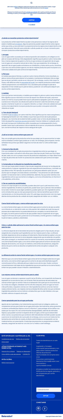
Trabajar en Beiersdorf (23, 351)
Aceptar (31, 20)
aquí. (31, 14)
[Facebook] (44, 408)
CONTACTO (26, 354)
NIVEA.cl (16, 6)
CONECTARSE (41, 402)
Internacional (8, 362)
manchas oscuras (21, 121)
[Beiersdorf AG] (7, 416)
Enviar (45, 396)
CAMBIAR (32, 25)
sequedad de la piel (28, 82)
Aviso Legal (5, 342)
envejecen (18, 44)
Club (40, 336)
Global (7, 359)
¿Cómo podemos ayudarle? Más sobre (14, 347)
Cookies (46, 8)
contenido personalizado (31, 12)
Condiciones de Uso (8, 339)
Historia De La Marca (8, 351)
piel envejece (13, 115)
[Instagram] (38, 408)
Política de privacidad (22, 339)
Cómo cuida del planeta (11, 354)
